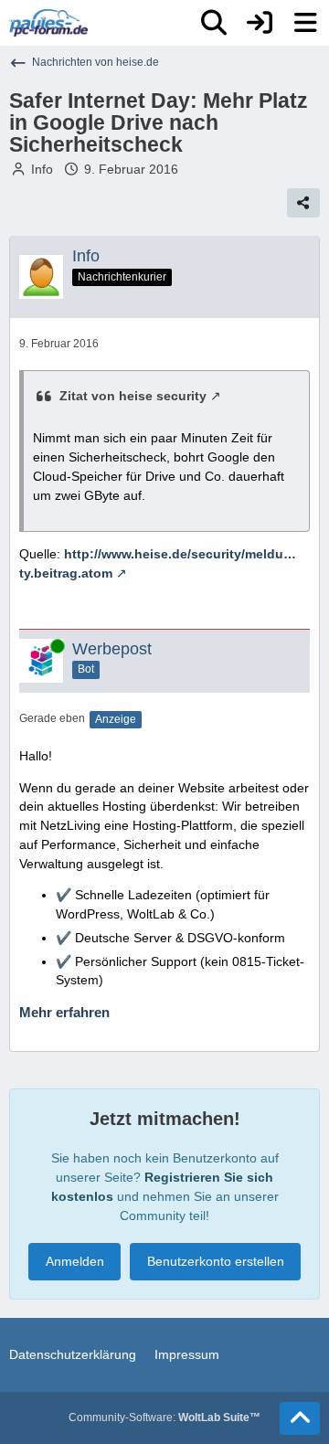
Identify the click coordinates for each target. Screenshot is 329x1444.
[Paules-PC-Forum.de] (48, 23)
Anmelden (75, 1261)
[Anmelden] (259, 23)
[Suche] (214, 23)
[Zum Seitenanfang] (300, 1418)
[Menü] (305, 23)
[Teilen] (303, 203)
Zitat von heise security (133, 395)
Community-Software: (164, 1417)
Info (42, 169)
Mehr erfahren (64, 1012)
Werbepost (112, 649)
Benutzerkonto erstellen (215, 1261)
